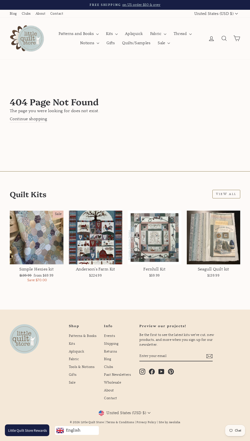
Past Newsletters (117, 375)
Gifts (110, 43)
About (40, 14)
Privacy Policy (146, 422)
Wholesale (112, 383)
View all (226, 194)
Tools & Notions (82, 367)
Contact (56, 14)
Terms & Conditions (120, 422)
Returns (110, 352)
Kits (110, 34)
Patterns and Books (77, 34)
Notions (87, 43)
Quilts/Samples (136, 43)
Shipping (111, 344)
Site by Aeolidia (169, 422)
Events (109, 336)
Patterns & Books (83, 336)
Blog (13, 14)
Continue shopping (28, 119)
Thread (181, 34)
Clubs (26, 14)
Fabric (156, 34)
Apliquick (134, 34)
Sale (162, 43)
